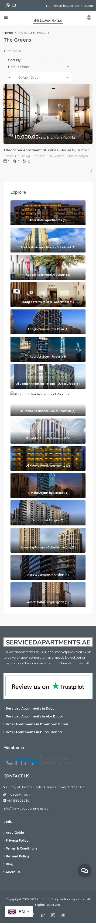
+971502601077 (18, 795)
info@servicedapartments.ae (25, 808)
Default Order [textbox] (29, 77)
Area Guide (15, 832)
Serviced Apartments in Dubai (30, 708)
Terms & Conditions (21, 848)
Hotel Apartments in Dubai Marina (34, 732)
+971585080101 (19, 800)
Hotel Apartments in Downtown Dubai (37, 724)
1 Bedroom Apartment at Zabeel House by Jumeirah (48, 150)
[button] (40, 67)
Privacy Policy (17, 840)
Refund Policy (17, 856)
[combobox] (40, 77)
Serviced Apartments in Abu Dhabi (34, 716)
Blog (9, 864)
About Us (13, 872)
